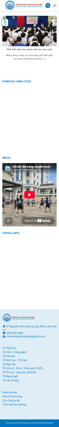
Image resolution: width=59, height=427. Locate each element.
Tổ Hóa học (8, 356)
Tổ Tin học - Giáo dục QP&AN (19, 372)
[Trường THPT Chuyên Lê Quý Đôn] (24, 5)
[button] (47, 5)
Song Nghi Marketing (42, 422)
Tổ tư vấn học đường (14, 404)
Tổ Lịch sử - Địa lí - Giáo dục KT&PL (22, 368)
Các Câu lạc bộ (11, 400)
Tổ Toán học (9, 348)
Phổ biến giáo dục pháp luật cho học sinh (29, 49)
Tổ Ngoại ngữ (10, 376)
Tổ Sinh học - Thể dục (14, 360)
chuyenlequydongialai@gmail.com (25, 336)
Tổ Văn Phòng (10, 380)
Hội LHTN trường (12, 396)
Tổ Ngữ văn (9, 364)
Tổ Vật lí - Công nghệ (14, 352)
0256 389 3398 (14, 333)
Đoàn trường (9, 392)
